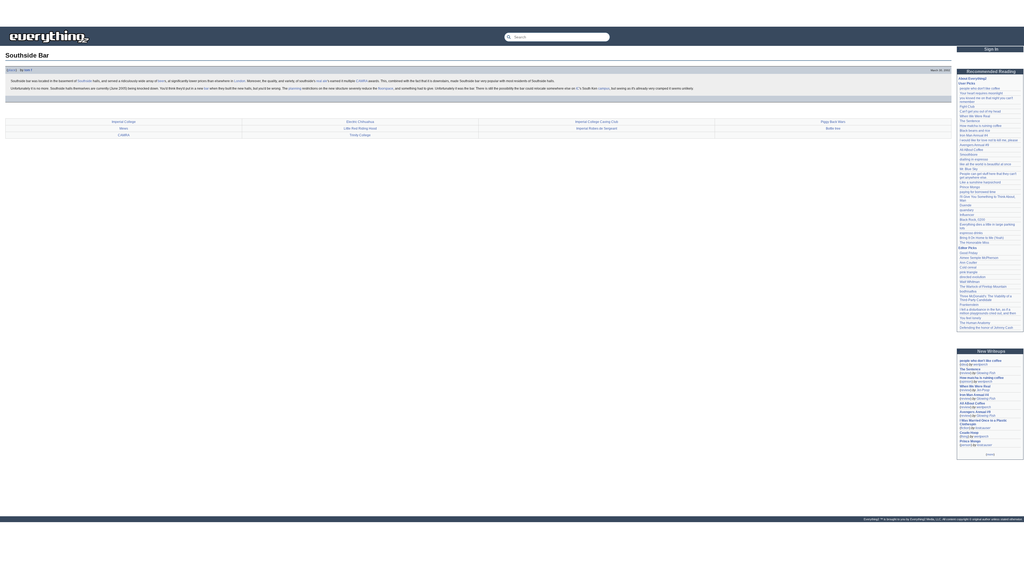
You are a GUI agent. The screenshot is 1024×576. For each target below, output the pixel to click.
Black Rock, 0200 (972, 220)
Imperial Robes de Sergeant (596, 128)
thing (964, 436)
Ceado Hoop (969, 433)
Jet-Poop (983, 390)
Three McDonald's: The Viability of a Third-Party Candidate (986, 298)
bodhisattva (968, 291)
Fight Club (967, 107)
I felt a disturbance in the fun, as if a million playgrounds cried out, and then (988, 311)
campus (604, 88)
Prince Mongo (970, 187)
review (965, 373)
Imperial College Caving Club (596, 122)
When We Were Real (975, 116)
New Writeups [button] (991, 351)
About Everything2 (972, 79)
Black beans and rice (975, 131)
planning (295, 88)
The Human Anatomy (975, 323)
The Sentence (970, 121)
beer (161, 81)
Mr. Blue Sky (969, 169)
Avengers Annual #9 (974, 145)
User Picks (966, 83)
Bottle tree (833, 128)
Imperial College (124, 122)
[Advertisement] (512, 13)
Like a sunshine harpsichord (980, 182)
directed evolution (973, 277)
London (239, 81)
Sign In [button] (991, 49)
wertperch (980, 364)
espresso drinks (971, 233)
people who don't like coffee (980, 88)
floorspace (385, 88)
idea (964, 364)
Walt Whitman (970, 282)
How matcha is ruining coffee (981, 126)
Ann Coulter (968, 263)
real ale (321, 81)
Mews (123, 128)
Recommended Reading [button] (991, 71)
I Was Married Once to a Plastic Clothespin (984, 422)
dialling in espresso (974, 159)
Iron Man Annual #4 (974, 135)
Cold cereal (968, 267)
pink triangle (969, 272)
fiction (965, 428)
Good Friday (969, 253)
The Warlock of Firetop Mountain (983, 287)
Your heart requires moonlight (981, 93)
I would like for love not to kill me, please (989, 140)
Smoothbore (969, 155)
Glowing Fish (986, 373)
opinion (966, 381)
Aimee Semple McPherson (979, 258)
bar (206, 88)
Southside (84, 81)
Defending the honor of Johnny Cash (986, 328)
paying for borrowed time (978, 192)
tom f (28, 70)
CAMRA (361, 81)
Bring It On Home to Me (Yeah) (982, 238)
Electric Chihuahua (360, 122)
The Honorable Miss (974, 243)
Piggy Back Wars (833, 122)
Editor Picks (967, 248)
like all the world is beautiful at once (985, 164)
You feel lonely (970, 318)
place (12, 70)
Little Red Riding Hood (360, 128)
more (990, 454)
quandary (967, 210)
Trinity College (360, 135)
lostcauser (982, 428)
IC (577, 88)
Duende (965, 205)
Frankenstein (969, 305)
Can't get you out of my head (980, 111)
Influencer (967, 215)
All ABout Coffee (971, 150)
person (966, 445)
